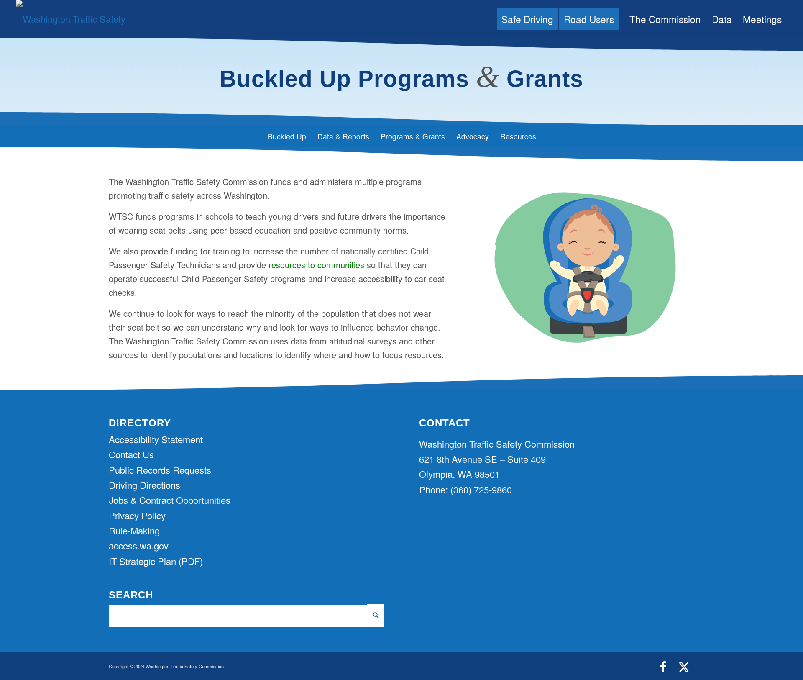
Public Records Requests (160, 469)
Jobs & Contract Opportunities (169, 499)
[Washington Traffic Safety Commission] (72, 19)
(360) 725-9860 (481, 489)
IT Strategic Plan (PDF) (156, 560)
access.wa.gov (139, 545)
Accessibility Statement (156, 439)
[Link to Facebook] (663, 667)
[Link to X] (684, 667)
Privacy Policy (137, 515)
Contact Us (131, 454)
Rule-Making (134, 530)
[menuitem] (527, 19)
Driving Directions (144, 484)
